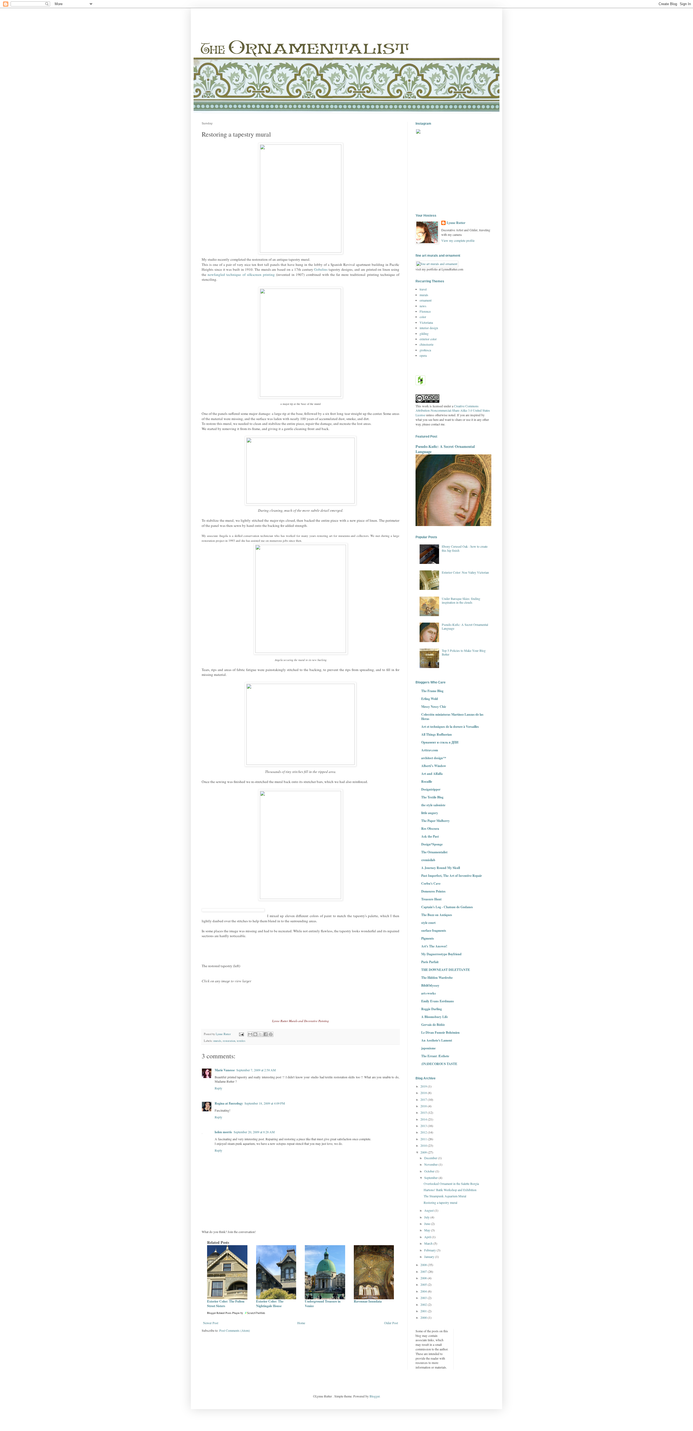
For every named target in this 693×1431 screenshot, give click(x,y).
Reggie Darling (431, 1009)
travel (423, 289)
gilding (424, 333)
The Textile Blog (432, 797)
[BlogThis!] (255, 1034)
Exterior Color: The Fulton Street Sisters (225, 1303)
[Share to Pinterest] (270, 1034)
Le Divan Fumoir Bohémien (440, 1032)
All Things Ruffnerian (436, 734)
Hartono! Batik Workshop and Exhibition (450, 1190)
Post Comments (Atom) (234, 1330)
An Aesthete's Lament (436, 1040)
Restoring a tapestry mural (440, 1202)
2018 (424, 1092)
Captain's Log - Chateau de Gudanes (447, 907)
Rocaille (426, 781)
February (430, 1250)
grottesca (425, 350)
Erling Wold (429, 698)
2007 (424, 1271)
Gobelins (321, 269)
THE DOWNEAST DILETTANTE (445, 969)
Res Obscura (430, 828)
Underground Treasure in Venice (323, 1303)
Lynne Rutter (456, 223)
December (431, 1158)
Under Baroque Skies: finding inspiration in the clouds (461, 600)
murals (217, 1041)
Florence (425, 311)
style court (428, 922)
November (431, 1164)
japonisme (428, 1048)
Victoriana (426, 322)
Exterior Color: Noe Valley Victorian (465, 572)
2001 (424, 1311)
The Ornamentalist (434, 852)
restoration (229, 1041)
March (428, 1243)
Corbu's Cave (430, 883)
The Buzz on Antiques (436, 915)
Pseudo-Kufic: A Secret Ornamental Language (445, 449)
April (428, 1237)
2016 (424, 1106)
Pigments (427, 938)
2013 (424, 1125)
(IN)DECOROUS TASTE (439, 1064)
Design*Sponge (432, 844)
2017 (424, 1099)
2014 (424, 1119)
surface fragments (433, 930)
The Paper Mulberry (435, 820)
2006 (424, 1278)
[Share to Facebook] (265, 1034)
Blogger (375, 1396)
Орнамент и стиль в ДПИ (439, 742)
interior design (429, 328)
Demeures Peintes (433, 891)
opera (423, 355)
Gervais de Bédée (433, 1024)
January (429, 1256)
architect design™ (433, 758)
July (427, 1217)
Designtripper (430, 789)
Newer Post (210, 1323)
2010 (424, 1145)
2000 (424, 1317)
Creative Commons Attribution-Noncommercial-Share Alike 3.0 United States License (453, 410)
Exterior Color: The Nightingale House (269, 1303)
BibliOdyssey (430, 985)
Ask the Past (430, 836)
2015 (424, 1112)
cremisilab (428, 860)
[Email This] (250, 1034)
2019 (424, 1086)
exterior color (428, 339)
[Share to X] (260, 1034)
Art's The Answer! (434, 946)
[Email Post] (241, 1034)
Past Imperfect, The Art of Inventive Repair (451, 875)
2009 (424, 1152)
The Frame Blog (432, 691)
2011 (424, 1139)
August (429, 1210)
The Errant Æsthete (435, 1056)
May (427, 1230)
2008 (424, 1265)
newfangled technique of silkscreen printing (241, 274)
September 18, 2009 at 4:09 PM (264, 1103)
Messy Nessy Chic (433, 706)
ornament (426, 300)
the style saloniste (433, 805)
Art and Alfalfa (432, 773)
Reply (218, 1088)
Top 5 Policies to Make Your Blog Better (464, 652)
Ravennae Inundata (368, 1301)
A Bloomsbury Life (434, 1016)
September (431, 1177)
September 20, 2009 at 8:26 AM (254, 1132)
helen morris (223, 1132)
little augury (429, 813)
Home (301, 1323)
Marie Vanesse (225, 1070)
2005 (424, 1284)
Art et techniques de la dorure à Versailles (450, 726)
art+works (428, 993)
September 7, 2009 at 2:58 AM (256, 1070)
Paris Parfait (430, 962)
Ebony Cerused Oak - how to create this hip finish (465, 548)
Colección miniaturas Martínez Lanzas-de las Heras (452, 716)
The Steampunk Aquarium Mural (445, 1196)
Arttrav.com (429, 750)
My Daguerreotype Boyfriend (441, 954)
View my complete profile (458, 240)
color (423, 317)
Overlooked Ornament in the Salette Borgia (451, 1183)
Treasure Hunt (431, 899)
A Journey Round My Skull (440, 867)
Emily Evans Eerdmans (437, 1001)
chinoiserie (426, 344)
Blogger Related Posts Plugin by (225, 1313)
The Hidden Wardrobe (437, 977)
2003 (424, 1297)
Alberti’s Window (433, 766)
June (427, 1223)
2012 (424, 1132)
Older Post (391, 1323)
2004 (424, 1291)
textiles (241, 1041)
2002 (424, 1304)
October (429, 1171)
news (423, 306)
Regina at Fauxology (229, 1103)
